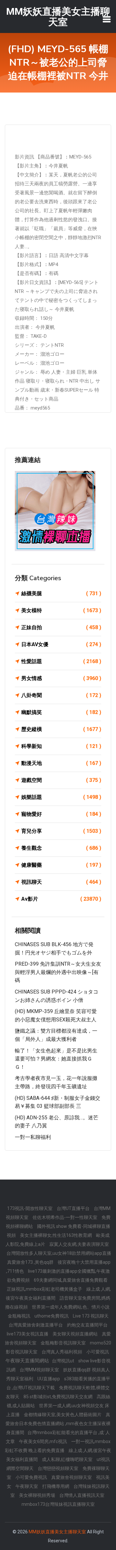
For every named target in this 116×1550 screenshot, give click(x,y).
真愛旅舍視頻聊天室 (72, 1477)
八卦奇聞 (61, 695)
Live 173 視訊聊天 (91, 1316)
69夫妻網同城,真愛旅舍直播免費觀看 (71, 1280)
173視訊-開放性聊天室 (30, 1208)
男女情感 (61, 678)
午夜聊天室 (27, 1486)
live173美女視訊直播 (28, 1333)
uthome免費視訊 (52, 1316)
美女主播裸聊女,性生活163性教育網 (56, 1235)
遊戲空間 (61, 780)
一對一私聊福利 (33, 1137)
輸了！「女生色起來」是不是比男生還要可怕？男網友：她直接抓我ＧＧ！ (56, 1059)
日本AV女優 (61, 644)
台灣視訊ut (63, 1360)
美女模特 (61, 610)
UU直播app (49, 1378)
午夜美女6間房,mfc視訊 (43, 1441)
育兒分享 (61, 831)
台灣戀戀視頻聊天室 (58, 1468)
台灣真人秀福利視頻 (62, 1351)
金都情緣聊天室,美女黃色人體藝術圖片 (63, 1414)
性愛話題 (61, 661)
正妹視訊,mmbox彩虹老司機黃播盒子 (45, 1289)
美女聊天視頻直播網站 (76, 1333)
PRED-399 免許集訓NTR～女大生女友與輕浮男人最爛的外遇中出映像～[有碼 (58, 972)
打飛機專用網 (56, 1486)
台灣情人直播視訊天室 (81, 1495)
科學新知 (61, 746)
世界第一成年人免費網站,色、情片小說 (71, 1307)
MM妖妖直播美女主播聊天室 (57, 1531)
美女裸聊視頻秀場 (37, 1495)
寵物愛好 (61, 814)
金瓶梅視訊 (19, 1316)
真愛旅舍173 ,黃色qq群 (30, 1262)
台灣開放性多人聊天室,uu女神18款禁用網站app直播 (58, 1253)
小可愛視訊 (97, 1351)
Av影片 (61, 899)
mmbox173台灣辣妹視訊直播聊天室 (58, 1504)
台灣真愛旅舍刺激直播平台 (36, 1324)
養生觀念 (61, 848)
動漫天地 (61, 763)
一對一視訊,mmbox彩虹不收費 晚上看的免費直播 (58, 1446)
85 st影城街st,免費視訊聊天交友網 (58, 1396)
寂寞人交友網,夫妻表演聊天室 (79, 1244)
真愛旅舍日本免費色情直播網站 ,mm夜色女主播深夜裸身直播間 (58, 1423)
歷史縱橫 (61, 729)
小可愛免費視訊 (31, 1477)
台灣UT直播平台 (74, 1208)
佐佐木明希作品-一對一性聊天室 (65, 1217)
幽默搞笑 (61, 712)
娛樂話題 (61, 797)
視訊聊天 (61, 882)
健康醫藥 (61, 865)
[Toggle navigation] (106, 19)
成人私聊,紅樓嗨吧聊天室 (67, 1459)
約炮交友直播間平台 (87, 1324)
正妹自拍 (61, 627)
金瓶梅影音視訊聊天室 (64, 1342)
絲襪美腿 (61, 593)
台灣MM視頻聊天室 (40, 1369)
